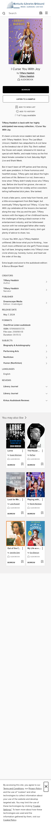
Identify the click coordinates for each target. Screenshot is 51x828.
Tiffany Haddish (27, 73)
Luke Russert (15, 504)
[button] (26, 89)
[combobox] (19, 13)
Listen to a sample (25, 99)
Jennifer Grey (15, 553)
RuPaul (32, 455)
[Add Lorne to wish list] (22, 464)
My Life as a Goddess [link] (34, 548)
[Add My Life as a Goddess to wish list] (42, 562)
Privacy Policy (35, 788)
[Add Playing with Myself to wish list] (42, 513)
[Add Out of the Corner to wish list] (22, 562)
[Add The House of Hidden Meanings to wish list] (42, 464)
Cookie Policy (9, 820)
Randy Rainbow (36, 504)
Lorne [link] (10, 451)
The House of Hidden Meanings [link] (34, 451)
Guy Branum (34, 553)
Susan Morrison (16, 455)
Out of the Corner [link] (14, 548)
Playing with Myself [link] (34, 499)
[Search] (4, 13)
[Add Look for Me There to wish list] (22, 513)
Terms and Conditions (13, 788)
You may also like (13, 418)
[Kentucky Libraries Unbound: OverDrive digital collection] (25, 4)
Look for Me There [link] (14, 499)
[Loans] (40, 13)
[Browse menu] (46, 13)
